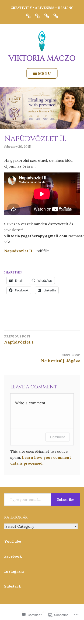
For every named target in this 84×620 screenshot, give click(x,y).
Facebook (13, 556)
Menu (44, 73)
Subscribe (65, 499)
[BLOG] (56, 16)
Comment (57, 437)
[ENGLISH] (37, 16)
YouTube (12, 541)
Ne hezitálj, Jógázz (60, 358)
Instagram (14, 571)
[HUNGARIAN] (46, 16)
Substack (12, 586)
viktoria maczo (42, 59)
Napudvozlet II (18, 250)
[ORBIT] (28, 16)
